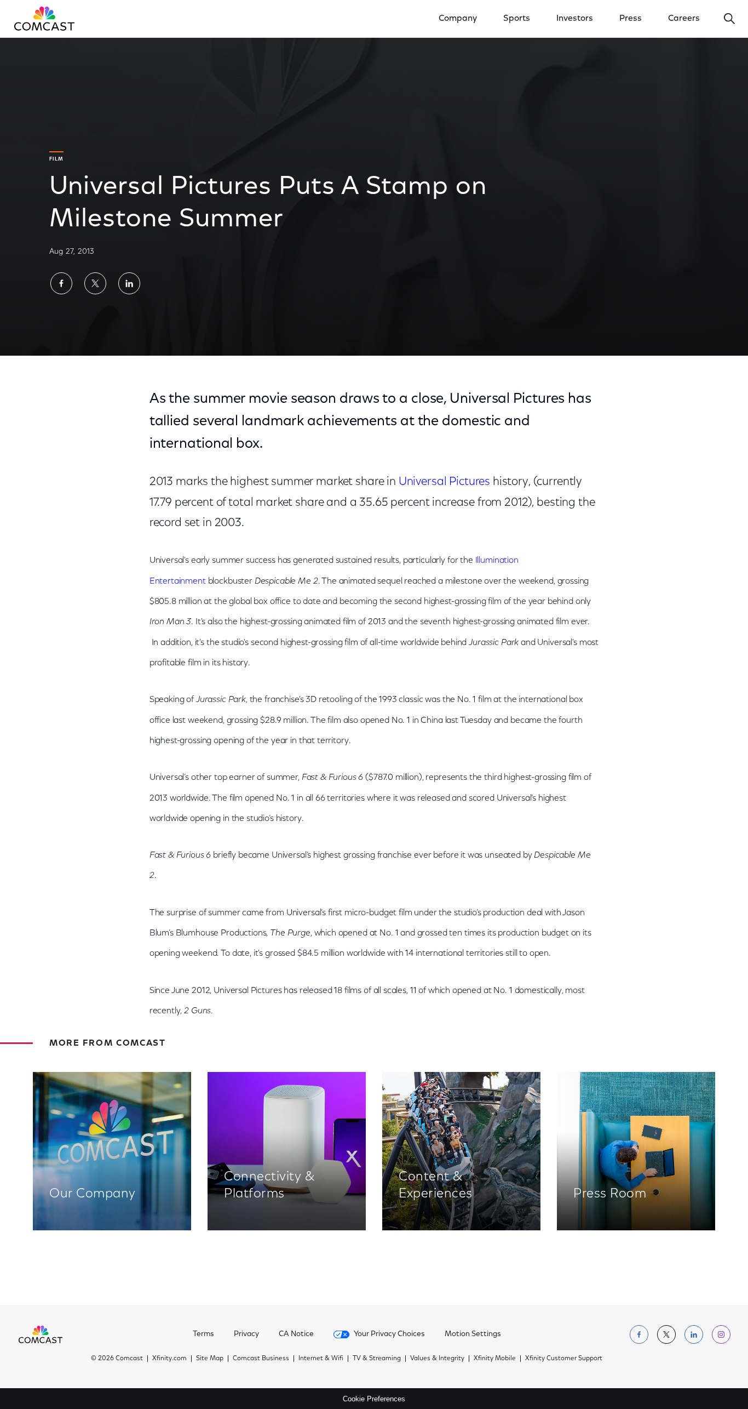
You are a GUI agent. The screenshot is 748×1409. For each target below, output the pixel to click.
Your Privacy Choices (389, 1334)
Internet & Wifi (320, 1358)
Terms (203, 1334)
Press (630, 18)
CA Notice (296, 1334)
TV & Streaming (377, 1358)
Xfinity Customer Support (563, 1358)
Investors (574, 18)
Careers (684, 18)
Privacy (246, 1334)
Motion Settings (473, 1334)
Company (458, 18)
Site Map (209, 1358)
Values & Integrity (437, 1358)
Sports (516, 18)
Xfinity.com (169, 1358)
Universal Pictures (444, 482)
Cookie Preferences (374, 1399)
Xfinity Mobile (495, 1358)
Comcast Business (261, 1358)
